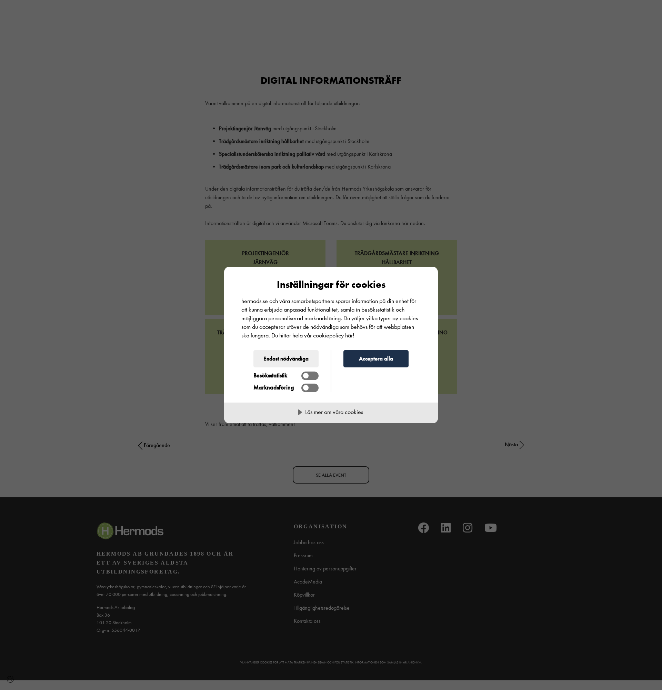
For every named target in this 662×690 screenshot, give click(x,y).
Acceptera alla (376, 358)
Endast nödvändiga (286, 358)
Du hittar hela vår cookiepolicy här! (312, 335)
